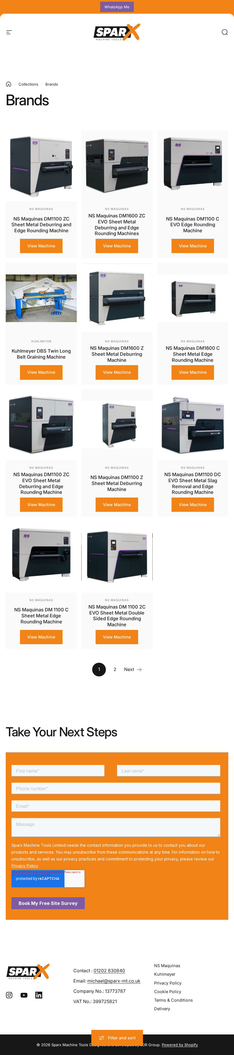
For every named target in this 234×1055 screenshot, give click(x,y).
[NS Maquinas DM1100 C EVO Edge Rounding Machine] (192, 165)
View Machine (41, 245)
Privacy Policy (167, 983)
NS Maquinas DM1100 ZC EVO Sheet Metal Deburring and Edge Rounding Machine (41, 483)
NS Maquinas (41, 209)
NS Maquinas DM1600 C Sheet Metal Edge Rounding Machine (193, 354)
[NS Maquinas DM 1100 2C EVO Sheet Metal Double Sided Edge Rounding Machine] (116, 556)
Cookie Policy (167, 991)
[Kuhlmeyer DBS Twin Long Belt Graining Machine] (41, 298)
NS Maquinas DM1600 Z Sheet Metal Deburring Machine (117, 354)
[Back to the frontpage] (8, 84)
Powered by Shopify (180, 1044)
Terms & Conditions (173, 1000)
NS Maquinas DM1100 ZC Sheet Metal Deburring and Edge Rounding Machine (41, 224)
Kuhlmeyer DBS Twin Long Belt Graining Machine (41, 354)
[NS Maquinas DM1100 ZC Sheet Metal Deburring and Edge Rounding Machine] (41, 165)
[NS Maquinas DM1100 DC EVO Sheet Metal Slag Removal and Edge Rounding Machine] (192, 424)
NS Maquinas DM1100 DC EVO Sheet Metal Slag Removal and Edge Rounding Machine (192, 483)
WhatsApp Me (117, 7)
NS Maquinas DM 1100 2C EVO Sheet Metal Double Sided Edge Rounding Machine (117, 615)
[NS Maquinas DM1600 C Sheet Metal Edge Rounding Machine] (192, 298)
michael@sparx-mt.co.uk (113, 981)
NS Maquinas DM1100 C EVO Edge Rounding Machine (192, 224)
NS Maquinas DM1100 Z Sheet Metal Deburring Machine (116, 483)
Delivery (162, 1008)
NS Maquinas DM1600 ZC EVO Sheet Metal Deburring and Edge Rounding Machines (116, 224)
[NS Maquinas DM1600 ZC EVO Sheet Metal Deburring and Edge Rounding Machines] (116, 165)
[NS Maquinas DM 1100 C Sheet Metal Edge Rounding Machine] (41, 556)
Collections (28, 84)
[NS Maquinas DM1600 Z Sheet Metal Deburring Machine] (116, 298)
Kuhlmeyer (41, 341)
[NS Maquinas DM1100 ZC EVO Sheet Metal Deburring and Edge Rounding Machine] (41, 424)
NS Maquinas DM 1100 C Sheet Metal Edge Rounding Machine (41, 615)
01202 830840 (109, 970)
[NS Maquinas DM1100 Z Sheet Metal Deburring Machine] (116, 424)
